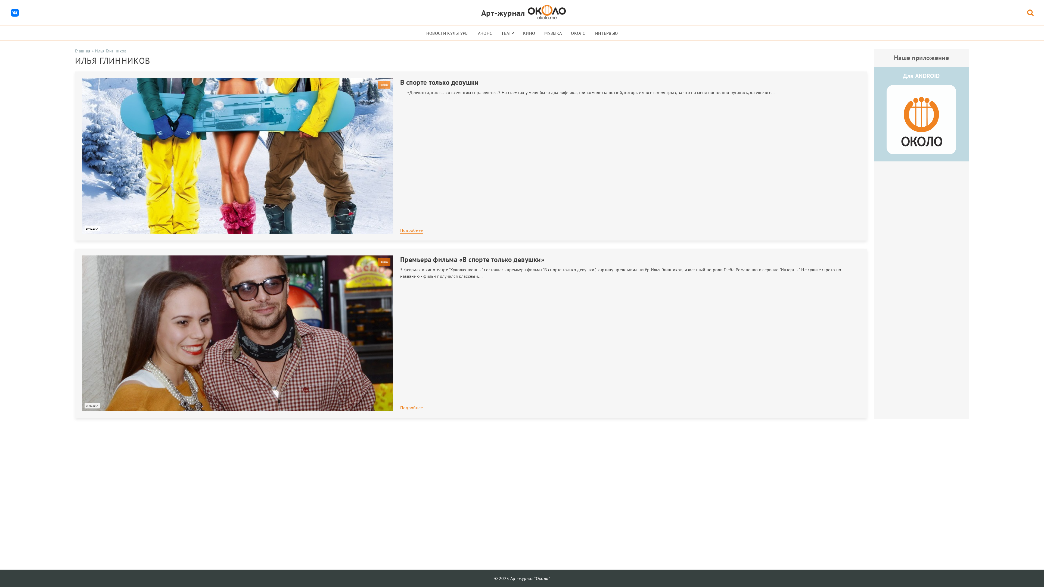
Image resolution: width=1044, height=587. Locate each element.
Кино (529, 33)
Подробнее (411, 230)
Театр (507, 33)
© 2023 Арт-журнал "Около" (522, 578)
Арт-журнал (503, 12)
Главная (82, 51)
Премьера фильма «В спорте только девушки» (472, 259)
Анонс (485, 33)
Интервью (606, 33)
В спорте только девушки (439, 82)
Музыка (553, 33)
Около (578, 33)
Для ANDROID (921, 76)
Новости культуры (447, 33)
